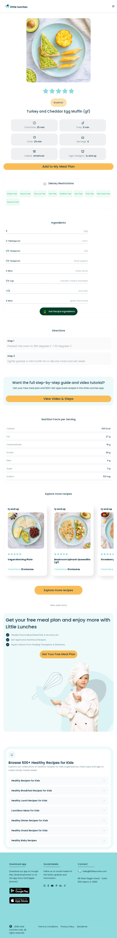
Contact (83, 864)
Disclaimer (82, 926)
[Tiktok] (65, 885)
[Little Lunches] (16, 6)
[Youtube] (52, 885)
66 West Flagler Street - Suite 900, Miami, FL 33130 (92, 880)
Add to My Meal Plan (58, 166)
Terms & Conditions (48, 926)
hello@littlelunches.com (95, 871)
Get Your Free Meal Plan (58, 654)
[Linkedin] (60, 885)
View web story (58, 605)
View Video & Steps (58, 399)
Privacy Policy (67, 926)
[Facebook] (48, 885)
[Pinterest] (56, 885)
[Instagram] (45, 885)
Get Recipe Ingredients (61, 311)
